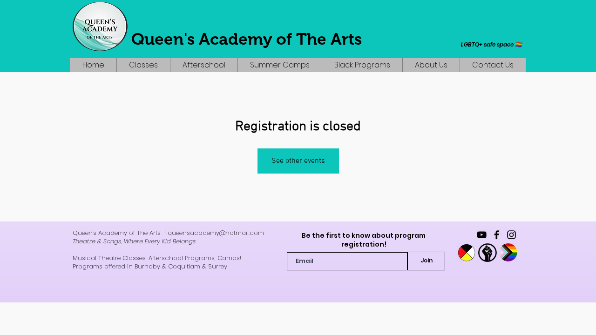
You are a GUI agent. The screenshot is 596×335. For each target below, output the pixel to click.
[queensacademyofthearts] (496, 235)
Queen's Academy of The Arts (246, 39)
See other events (298, 161)
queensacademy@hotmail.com (216, 232)
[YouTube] (482, 235)
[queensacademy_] (511, 235)
